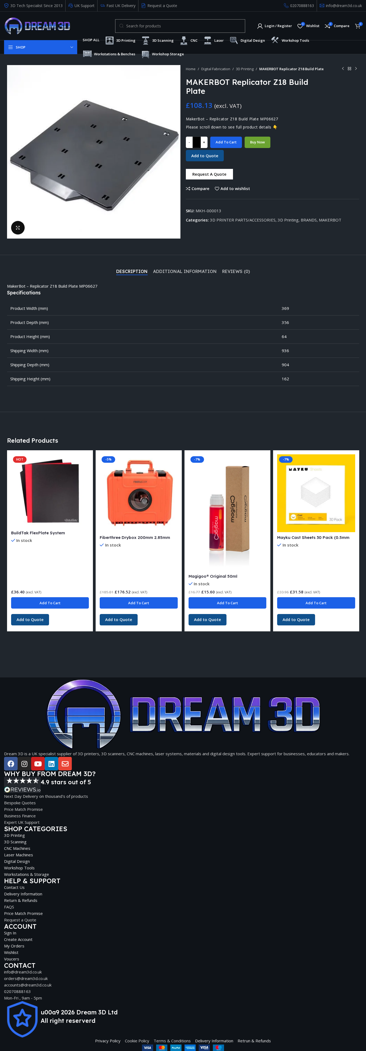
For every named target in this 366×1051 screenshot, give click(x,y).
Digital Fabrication (215, 68)
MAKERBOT (330, 220)
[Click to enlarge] (18, 227)
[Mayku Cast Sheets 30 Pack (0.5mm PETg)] (316, 493)
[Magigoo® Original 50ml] (228, 512)
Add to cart (226, 142)
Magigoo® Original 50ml (213, 576)
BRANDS (309, 220)
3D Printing (245, 68)
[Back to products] (349, 69)
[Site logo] (37, 25)
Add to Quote (204, 155)
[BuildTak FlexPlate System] (50, 491)
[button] (209, 174)
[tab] (132, 271)
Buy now (257, 142)
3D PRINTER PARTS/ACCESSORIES (243, 220)
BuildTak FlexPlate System (38, 532)
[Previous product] (343, 69)
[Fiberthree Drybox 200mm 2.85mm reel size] (139, 493)
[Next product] (356, 69)
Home (191, 68)
